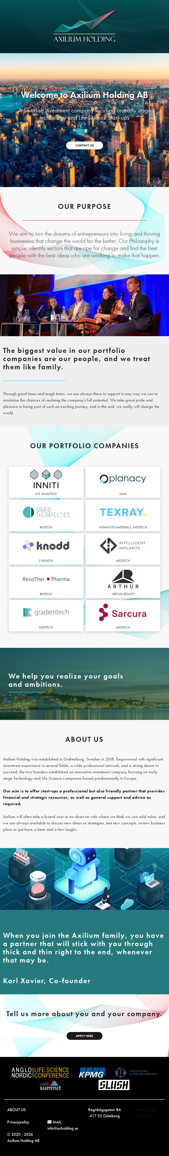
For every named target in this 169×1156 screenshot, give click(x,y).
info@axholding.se (62, 1128)
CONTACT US (84, 145)
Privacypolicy (18, 1122)
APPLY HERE (84, 1036)
